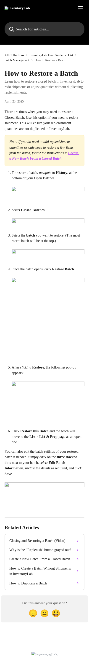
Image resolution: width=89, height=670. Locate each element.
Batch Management (17, 60)
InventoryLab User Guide (46, 55)
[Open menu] (80, 8)
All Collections (14, 55)
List (70, 55)
